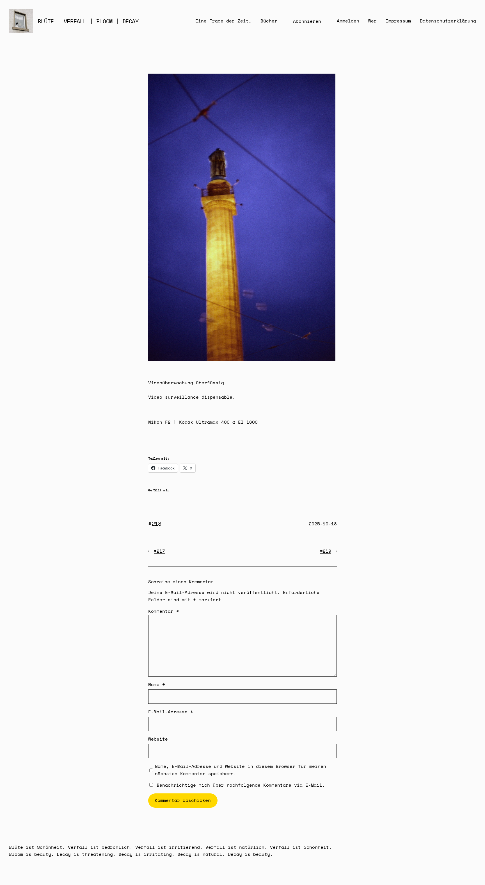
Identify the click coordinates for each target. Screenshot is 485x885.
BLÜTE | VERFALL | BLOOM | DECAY (88, 21)
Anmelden (348, 20)
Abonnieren (307, 21)
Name (156, 684)
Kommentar (163, 611)
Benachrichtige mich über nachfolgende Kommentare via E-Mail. (241, 785)
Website (158, 739)
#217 (159, 551)
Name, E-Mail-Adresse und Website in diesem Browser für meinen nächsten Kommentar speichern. (240, 770)
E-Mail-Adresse (170, 711)
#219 (325, 551)
